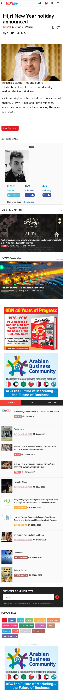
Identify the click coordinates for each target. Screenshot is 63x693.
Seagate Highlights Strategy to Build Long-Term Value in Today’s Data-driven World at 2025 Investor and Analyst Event (36, 502)
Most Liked (52, 402)
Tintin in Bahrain (20, 570)
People (50, 626)
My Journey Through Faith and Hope (29, 535)
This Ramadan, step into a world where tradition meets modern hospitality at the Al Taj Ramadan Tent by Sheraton (31, 241)
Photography (38, 631)
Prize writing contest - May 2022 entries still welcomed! (36, 411)
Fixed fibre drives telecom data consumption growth (22, 287)
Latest (31, 402)
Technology (40, 620)
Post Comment (10, 128)
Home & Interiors (10, 636)
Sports (12, 620)
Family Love (19, 429)
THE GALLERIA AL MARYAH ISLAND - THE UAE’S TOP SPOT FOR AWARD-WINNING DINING (35, 448)
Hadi (18, 27)
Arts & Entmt (53, 620)
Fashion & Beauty (10, 626)
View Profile (14, 195)
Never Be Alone (20, 482)
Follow (29, 195)
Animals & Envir (26, 626)
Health (29, 620)
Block (45, 195)
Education (40, 626)
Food (16, 631)
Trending (10, 402)
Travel (20, 620)
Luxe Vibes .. (19, 552)
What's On (25, 631)
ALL (4, 620)
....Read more (28, 202)
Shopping (6, 631)
